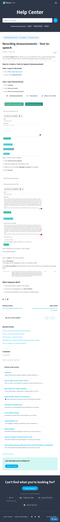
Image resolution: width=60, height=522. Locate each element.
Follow (55, 52)
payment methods (38, 26)
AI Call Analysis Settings (11, 413)
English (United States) (21, 516)
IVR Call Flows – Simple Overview (12, 337)
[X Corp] (5, 299)
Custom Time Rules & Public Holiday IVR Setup (16, 331)
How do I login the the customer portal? (16, 380)
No (52, 318)
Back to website (8, 516)
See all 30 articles (7, 454)
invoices (46, 26)
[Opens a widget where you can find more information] (54, 519)
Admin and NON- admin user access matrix (17, 396)
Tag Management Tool (11, 421)
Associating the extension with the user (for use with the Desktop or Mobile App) (28, 445)
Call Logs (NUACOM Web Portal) (12, 308)
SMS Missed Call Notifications (13, 405)
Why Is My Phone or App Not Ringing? (15, 388)
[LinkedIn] (7, 299)
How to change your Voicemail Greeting (14, 343)
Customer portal (33, 37)
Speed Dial (7, 372)
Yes (47, 318)
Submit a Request (30, 488)
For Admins (22, 37)
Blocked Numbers (9, 429)
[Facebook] (3, 299)
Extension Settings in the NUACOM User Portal (18, 437)
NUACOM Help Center (10, 37)
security (29, 26)
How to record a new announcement (13, 334)
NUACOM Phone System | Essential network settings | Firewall (20, 340)
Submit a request (12, 466)
